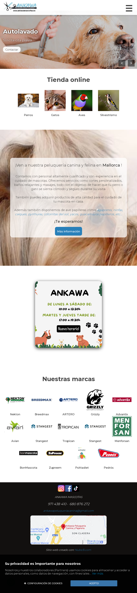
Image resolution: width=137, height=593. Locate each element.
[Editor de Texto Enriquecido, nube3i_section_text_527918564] (68, 317)
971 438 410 (57, 504)
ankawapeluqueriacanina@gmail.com (68, 510)
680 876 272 (79, 504)
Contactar (11, 49)
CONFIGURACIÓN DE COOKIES (44, 583)
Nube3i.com (83, 549)
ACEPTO (94, 583)
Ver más (97, 573)
